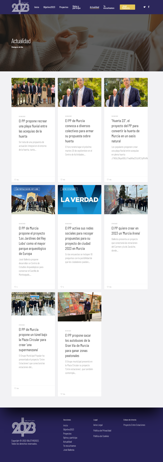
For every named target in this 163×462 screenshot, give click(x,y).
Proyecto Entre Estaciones (134, 424)
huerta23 (19, 82)
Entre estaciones (69, 189)
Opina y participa (76, 7)
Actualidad (94, 7)
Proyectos (63, 7)
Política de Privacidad (102, 430)
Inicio (36, 7)
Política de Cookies (101, 436)
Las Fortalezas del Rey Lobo (27, 189)
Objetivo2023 (49, 7)
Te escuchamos (108, 7)
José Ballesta (126, 7)
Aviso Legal (98, 424)
